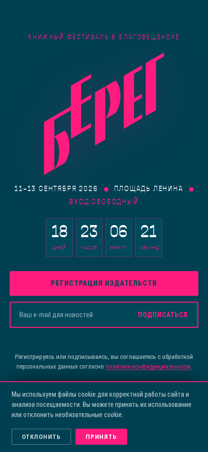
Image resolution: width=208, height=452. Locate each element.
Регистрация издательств (104, 283)
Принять (101, 436)
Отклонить (41, 436)
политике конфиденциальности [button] (148, 366)
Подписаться (163, 315)
